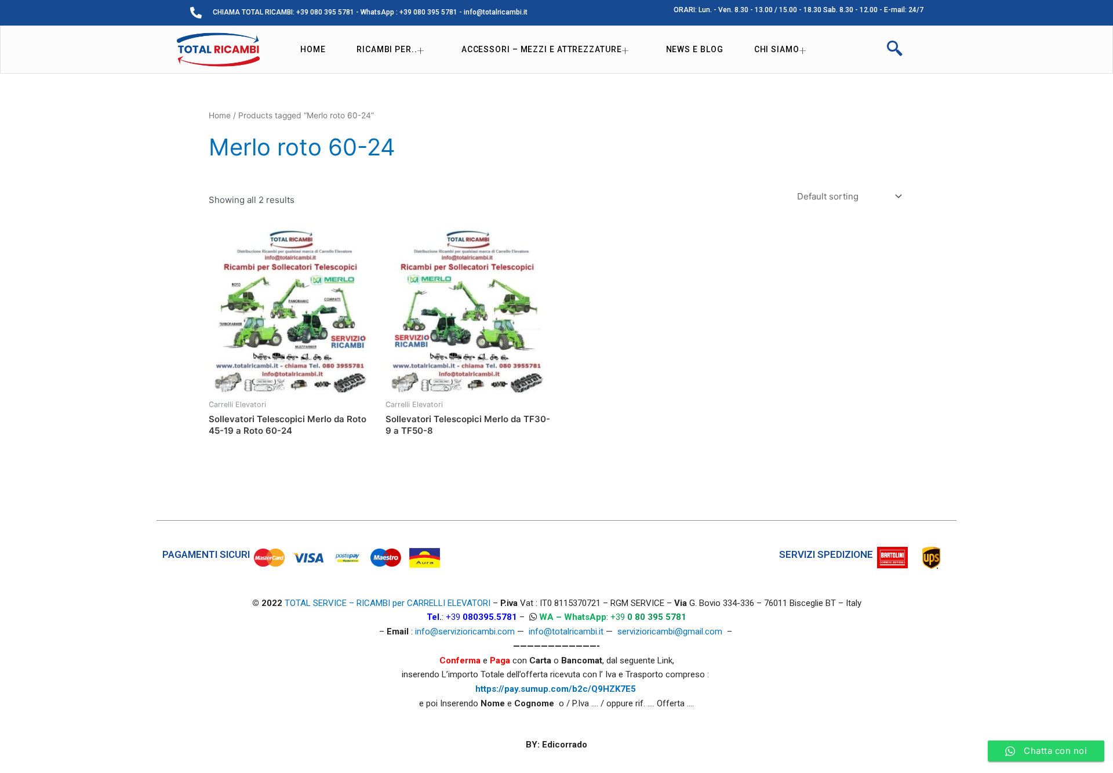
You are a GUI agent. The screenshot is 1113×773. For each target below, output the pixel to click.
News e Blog (694, 49)
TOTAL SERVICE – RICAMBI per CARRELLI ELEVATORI (389, 603)
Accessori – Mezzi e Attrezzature (541, 49)
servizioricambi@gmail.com (669, 631)
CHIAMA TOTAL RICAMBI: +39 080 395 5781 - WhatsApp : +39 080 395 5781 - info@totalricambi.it (370, 12)
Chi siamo (776, 49)
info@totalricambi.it (566, 631)
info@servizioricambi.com (465, 631)
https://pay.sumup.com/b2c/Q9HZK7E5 (555, 689)
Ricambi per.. (387, 49)
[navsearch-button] (894, 49)
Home (313, 49)
